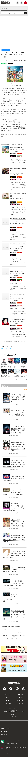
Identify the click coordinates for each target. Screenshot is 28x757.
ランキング (20, 700)
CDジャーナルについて (6, 725)
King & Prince (9, 60)
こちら (18, 628)
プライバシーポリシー (6, 728)
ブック (7, 697)
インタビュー (7, 703)
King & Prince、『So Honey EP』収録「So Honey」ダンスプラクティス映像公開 (13, 492)
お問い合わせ (4, 734)
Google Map (14, 714)
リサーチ (20, 697)
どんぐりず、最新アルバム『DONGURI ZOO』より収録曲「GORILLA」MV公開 (14, 569)
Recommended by (20, 379)
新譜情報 (20, 694)
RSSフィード (4, 731)
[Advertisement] (14, 31)
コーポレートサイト (14, 716)
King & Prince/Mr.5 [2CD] (16, 147)
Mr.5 (25, 90)
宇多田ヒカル (21, 126)
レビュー (20, 703)
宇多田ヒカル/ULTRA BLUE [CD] (18, 319)
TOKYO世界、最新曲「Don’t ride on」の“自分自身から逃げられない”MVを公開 (13, 583)
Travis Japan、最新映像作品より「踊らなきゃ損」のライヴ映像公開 (14, 478)
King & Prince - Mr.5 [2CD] (14, 85)
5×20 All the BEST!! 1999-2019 (17, 111)
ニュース (7, 694)
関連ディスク (4, 144)
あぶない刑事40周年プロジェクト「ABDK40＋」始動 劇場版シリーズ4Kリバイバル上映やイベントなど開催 (18, 447)
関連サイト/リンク (18, 144)
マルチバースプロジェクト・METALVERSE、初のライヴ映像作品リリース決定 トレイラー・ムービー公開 (14, 615)
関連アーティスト (10, 144)
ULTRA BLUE (5, 128)
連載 (7, 700)
